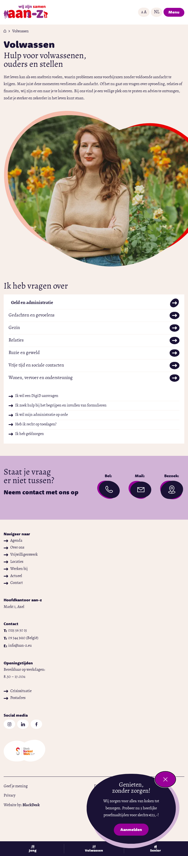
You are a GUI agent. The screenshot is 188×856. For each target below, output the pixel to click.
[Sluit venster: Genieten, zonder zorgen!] (165, 779)
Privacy (9, 796)
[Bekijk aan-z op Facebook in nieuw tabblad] (36, 724)
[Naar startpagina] (26, 12)
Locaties (16, 562)
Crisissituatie (21, 691)
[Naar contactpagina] (108, 491)
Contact (16, 583)
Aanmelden (134, 830)
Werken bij (19, 569)
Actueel (16, 576)
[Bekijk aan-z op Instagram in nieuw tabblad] (9, 724)
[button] (144, 12)
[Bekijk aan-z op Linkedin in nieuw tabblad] (23, 724)
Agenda (16, 541)
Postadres (17, 698)
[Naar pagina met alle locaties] (171, 491)
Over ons (17, 548)
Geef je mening (16, 786)
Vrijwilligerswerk (24, 555)
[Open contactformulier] (140, 490)
